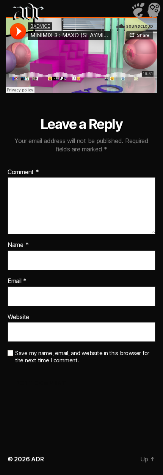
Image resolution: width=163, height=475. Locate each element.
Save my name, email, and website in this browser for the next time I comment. (82, 357)
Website (18, 317)
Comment (23, 172)
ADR (37, 459)
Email (17, 281)
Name (18, 245)
